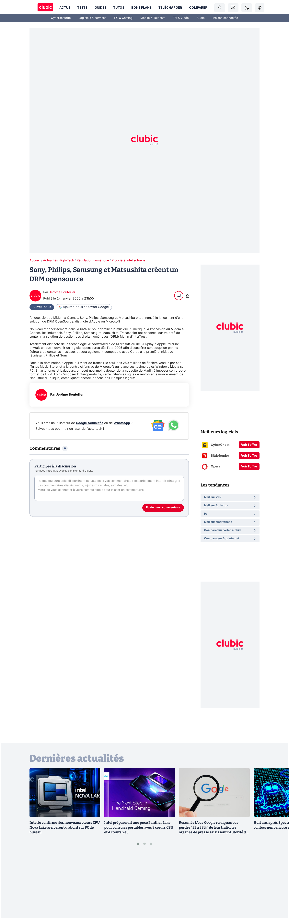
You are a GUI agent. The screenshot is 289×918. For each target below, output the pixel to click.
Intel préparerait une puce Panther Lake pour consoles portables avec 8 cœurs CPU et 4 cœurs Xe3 (138, 827)
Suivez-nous (42, 307)
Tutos (118, 7)
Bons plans (141, 7)
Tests (82, 7)
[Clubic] (45, 8)
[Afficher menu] (29, 8)
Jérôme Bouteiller (62, 292)
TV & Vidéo (181, 17)
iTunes (34, 366)
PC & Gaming (123, 17)
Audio (201, 17)
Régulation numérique (93, 260)
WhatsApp (122, 423)
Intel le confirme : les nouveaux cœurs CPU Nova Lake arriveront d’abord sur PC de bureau (64, 827)
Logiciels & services (92, 17)
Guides (100, 7)
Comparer (198, 7)
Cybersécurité (61, 17)
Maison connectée (225, 17)
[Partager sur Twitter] (279, 897)
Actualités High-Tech (58, 260)
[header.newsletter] (233, 8)
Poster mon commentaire (163, 507)
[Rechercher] (219, 8)
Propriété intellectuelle (128, 260)
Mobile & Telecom (152, 17)
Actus (64, 7)
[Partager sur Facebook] (279, 884)
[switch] (246, 7)
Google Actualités (89, 423)
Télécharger (170, 7)
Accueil (34, 260)
